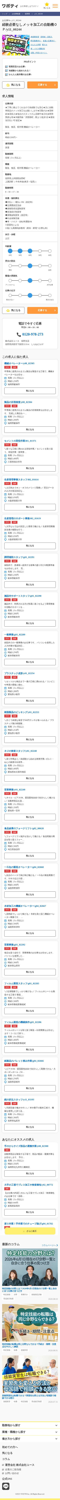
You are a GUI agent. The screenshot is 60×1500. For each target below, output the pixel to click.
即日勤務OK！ (36, 41)
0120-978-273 (32, 334)
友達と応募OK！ (49, 41)
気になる (15, 84)
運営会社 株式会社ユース (19, 1464)
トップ (4, 14)
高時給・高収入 (46, 37)
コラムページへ (49, 1245)
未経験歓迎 (35, 37)
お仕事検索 (16, 14)
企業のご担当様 (13, 1469)
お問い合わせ (12, 1473)
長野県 (27, 14)
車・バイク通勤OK (38, 49)
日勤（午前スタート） (39, 53)
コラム (6, 1459)
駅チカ (44, 45)
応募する (42, 84)
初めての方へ (10, 1447)
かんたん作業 (36, 45)
